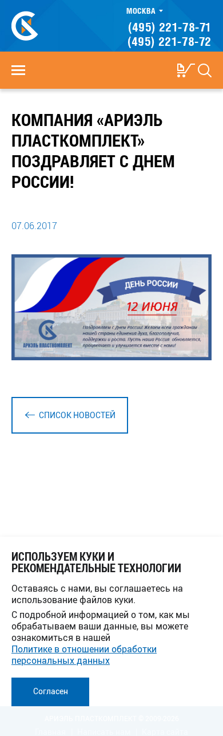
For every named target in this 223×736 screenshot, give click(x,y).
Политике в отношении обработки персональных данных (84, 654)
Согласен (50, 691)
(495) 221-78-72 (170, 41)
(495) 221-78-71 (170, 27)
